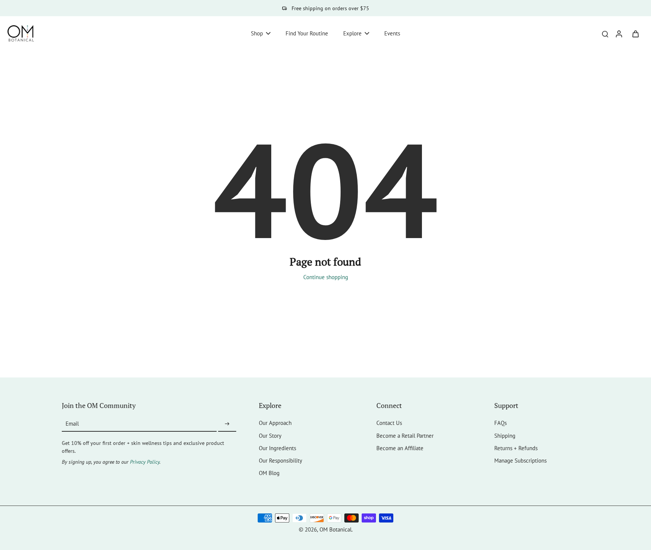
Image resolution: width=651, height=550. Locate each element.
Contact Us (389, 422)
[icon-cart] (635, 33)
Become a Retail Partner (405, 435)
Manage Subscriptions (520, 460)
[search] (605, 33)
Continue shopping (325, 277)
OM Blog (269, 473)
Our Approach (275, 422)
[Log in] (618, 33)
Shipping (504, 435)
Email (72, 424)
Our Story (270, 435)
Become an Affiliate (399, 448)
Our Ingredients (277, 448)
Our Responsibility (280, 460)
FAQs (500, 422)
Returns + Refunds (516, 448)
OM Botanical (335, 529)
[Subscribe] (227, 424)
